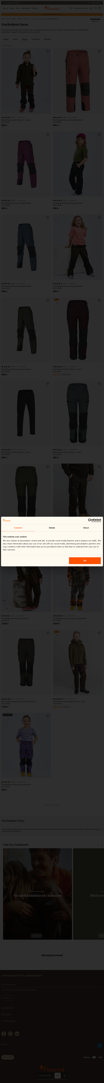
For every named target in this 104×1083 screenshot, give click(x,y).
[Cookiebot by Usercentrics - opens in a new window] (90, 520)
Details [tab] (52, 528)
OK (84, 561)
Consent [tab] (18, 528)
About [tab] (86, 528)
